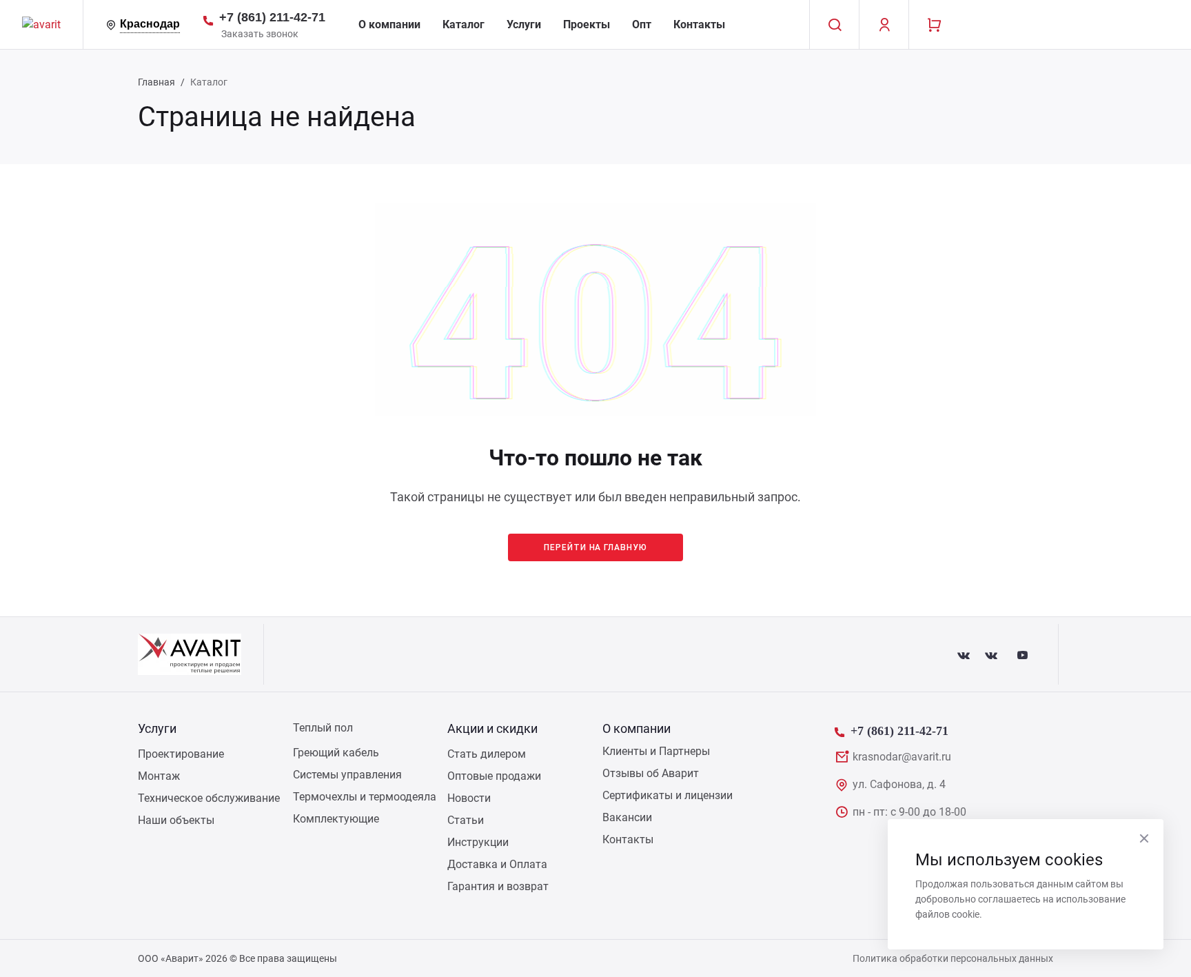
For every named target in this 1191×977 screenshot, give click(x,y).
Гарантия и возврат (498, 886)
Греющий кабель (336, 752)
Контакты (699, 24)
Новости (469, 798)
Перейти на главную (595, 547)
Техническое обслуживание (209, 798)
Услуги (524, 24)
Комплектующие (336, 818)
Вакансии (627, 817)
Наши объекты (176, 820)
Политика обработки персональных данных (953, 958)
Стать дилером (486, 754)
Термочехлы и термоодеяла (364, 796)
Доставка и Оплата (497, 864)
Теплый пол (323, 727)
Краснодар (150, 24)
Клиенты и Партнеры (656, 751)
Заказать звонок (259, 33)
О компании (389, 24)
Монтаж (159, 776)
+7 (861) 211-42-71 (272, 17)
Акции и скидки (492, 728)
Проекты (586, 24)
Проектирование (181, 754)
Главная (156, 82)
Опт (641, 24)
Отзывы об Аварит (650, 773)
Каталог (463, 24)
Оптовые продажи (494, 776)
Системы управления (347, 774)
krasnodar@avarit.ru (902, 756)
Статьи (465, 820)
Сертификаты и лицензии (667, 795)
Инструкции (478, 842)
